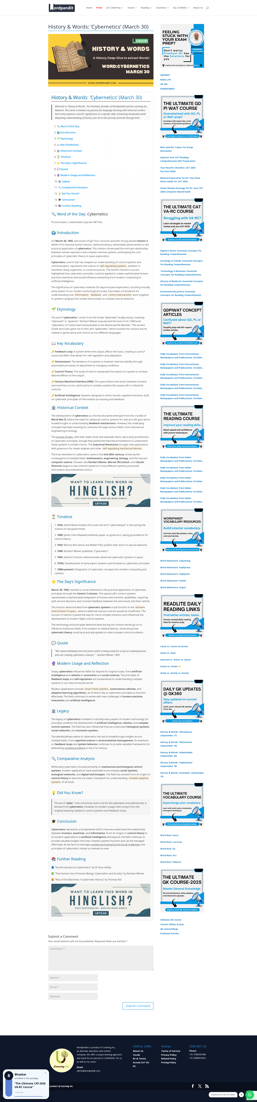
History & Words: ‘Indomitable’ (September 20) (176, 754)
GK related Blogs (169, 929)
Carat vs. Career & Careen (174, 646)
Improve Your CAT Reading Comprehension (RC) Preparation (177, 159)
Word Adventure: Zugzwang (175, 560)
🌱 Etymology (65, 138)
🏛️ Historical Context (69, 150)
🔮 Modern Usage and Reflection (76, 175)
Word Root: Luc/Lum (171, 842)
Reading (145, 8)
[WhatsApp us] (249, 1094)
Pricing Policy (168, 1062)
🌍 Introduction (66, 132)
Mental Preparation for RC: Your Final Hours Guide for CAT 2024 (180, 180)
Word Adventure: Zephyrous (175, 567)
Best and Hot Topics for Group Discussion (176, 149)
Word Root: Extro (169, 835)
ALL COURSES (180, 8)
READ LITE (165, 79)
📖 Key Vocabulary (68, 144)
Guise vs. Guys (168, 652)
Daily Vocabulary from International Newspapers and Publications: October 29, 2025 (181, 396)
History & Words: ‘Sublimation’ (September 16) (176, 764)
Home (89, 8)
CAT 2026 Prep (113, 8)
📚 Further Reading (69, 205)
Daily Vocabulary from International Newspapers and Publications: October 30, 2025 (181, 366)
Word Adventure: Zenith (173, 580)
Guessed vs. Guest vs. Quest (175, 659)
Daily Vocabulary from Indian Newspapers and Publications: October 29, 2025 (181, 500)
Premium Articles (169, 933)
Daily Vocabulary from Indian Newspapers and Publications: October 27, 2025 (181, 490)
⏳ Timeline (64, 157)
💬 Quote (62, 169)
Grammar (161, 8)
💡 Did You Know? (68, 193)
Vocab (131, 8)
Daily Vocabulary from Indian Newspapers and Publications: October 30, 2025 (181, 469)
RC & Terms (139, 1058)
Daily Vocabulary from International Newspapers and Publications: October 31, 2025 (181, 355)
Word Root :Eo (167, 848)
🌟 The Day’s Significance (72, 163)
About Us (198, 8)
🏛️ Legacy (64, 181)
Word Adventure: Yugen (173, 587)
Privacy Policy (169, 1054)
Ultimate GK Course (170, 919)
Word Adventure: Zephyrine (175, 574)
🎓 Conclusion (66, 199)
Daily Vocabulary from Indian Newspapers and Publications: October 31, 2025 (181, 459)
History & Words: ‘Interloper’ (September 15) (182, 774)
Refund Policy (168, 1058)
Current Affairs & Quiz (172, 924)
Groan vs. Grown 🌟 (170, 666)
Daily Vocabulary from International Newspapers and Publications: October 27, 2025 (181, 386)
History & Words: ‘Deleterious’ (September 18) (176, 744)
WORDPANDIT (167, 88)
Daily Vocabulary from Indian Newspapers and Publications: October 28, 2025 (181, 479)
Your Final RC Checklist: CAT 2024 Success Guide (177, 169)
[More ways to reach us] (241, 1094)
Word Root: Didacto (170, 862)
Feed (99, 8)
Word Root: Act (168, 855)
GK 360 (163, 84)
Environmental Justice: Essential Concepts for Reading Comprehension (180, 293)
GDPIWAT (165, 75)
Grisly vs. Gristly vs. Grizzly (174, 673)
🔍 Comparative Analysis (73, 187)
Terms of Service (170, 1050)
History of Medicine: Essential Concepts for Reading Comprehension (181, 283)
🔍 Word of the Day (68, 126)
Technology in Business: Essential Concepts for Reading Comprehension (180, 273)
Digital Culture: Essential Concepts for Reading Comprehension (181, 252)
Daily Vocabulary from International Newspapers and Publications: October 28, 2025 (181, 376)
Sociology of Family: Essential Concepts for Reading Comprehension (181, 262)
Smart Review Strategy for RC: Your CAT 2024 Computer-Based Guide (181, 190)
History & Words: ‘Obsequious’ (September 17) (176, 733)
